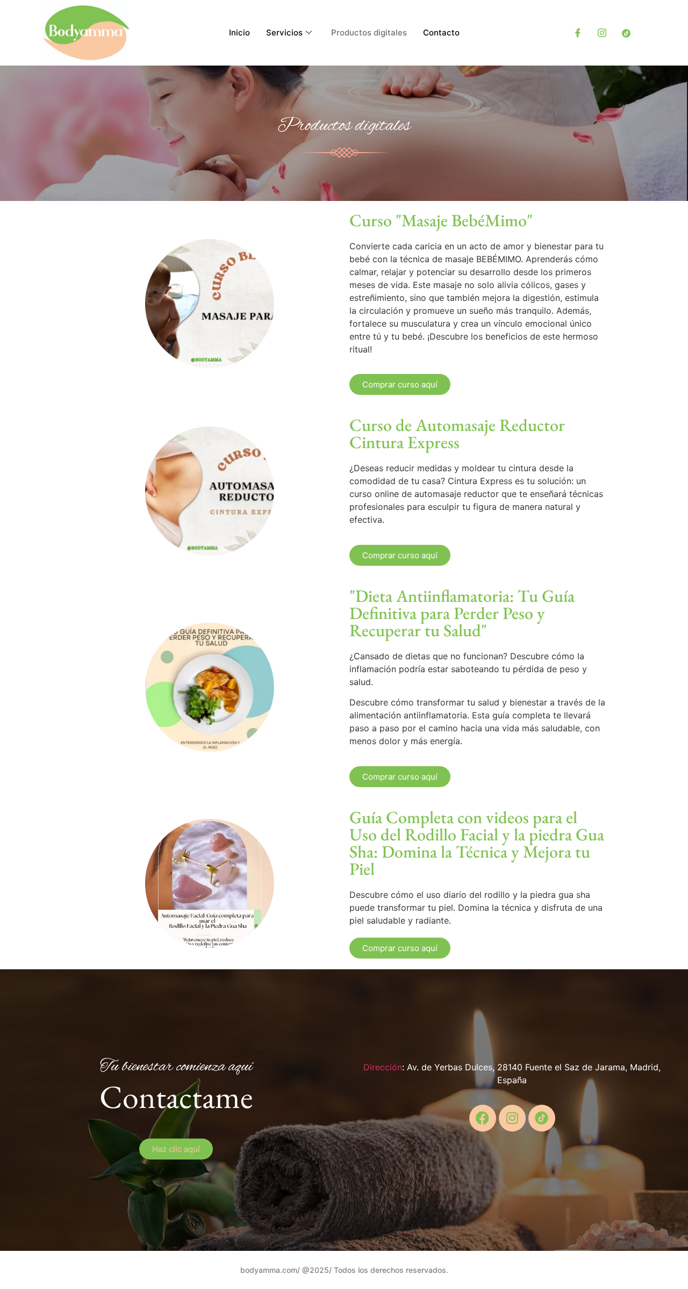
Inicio (239, 32)
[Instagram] (602, 33)
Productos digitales (369, 32)
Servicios (284, 32)
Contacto (441, 32)
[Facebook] (578, 33)
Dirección (382, 1067)
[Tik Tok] (626, 33)
